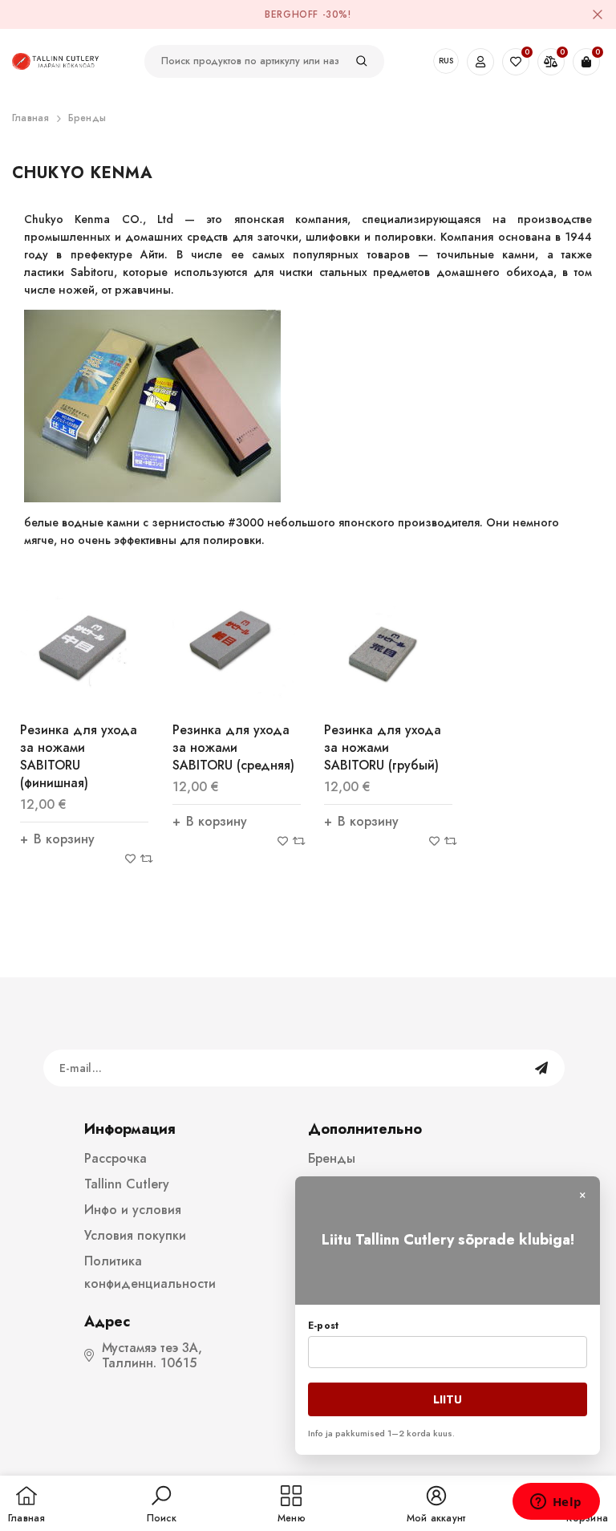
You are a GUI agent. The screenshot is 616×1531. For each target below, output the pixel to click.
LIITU (447, 1399)
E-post (323, 1325)
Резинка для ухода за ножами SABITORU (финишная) (78, 756)
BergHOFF (291, 14)
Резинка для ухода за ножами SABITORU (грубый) (382, 747)
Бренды (87, 118)
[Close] (597, 14)
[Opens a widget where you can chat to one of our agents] (556, 1503)
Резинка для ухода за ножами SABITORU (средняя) (233, 747)
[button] (161, 1505)
